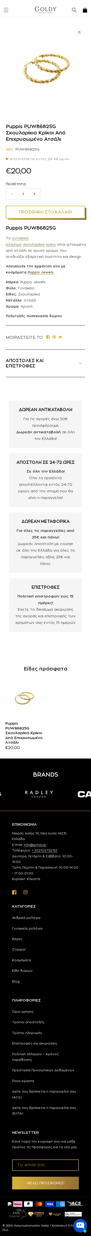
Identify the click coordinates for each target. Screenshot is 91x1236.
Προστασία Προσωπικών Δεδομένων (43, 1070)
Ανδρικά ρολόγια (26, 917)
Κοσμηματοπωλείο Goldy (31, 1225)
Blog (16, 981)
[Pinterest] (54, 337)
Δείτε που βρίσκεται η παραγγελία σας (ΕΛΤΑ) (44, 1110)
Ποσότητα (16, 184)
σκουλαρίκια (34, 244)
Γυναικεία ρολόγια (27, 928)
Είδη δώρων (22, 970)
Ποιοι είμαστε (23, 1081)
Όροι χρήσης (23, 1011)
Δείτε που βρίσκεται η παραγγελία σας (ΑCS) (44, 1094)
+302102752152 (44, 850)
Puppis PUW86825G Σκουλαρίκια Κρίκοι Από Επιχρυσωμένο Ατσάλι (24, 732)
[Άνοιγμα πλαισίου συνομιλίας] (80, 1226)
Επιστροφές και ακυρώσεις (34, 1043)
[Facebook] (48, 337)
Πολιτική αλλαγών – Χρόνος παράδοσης (35, 1056)
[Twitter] (60, 337)
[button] (6, 10)
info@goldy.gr (35, 844)
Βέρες (17, 939)
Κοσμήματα (21, 960)
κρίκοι (51, 244)
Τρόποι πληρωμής (27, 1032)
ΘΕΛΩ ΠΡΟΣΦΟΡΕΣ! (45, 1183)
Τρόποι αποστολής (28, 1022)
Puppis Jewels (41, 272)
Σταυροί (18, 949)
